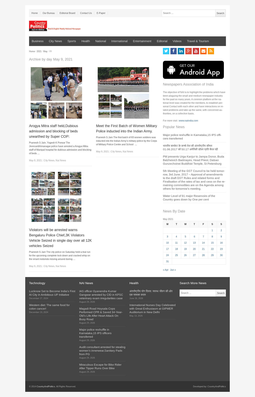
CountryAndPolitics (46, 386)
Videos (177, 41)
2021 (39, 51)
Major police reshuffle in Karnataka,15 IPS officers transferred (95, 333)
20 (194, 249)
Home (34, 13)
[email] (203, 51)
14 (203, 243)
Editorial (162, 41)
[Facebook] (173, 51)
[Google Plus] (188, 51)
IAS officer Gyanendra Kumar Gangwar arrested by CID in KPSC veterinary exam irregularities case (101, 295)
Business (38, 41)
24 (167, 255)
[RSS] (211, 51)
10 (167, 243)
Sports (71, 41)
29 (212, 255)
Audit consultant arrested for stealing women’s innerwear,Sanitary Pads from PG (102, 351)
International (119, 41)
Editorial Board (67, 13)
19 (185, 249)
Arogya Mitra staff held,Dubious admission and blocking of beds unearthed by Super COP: (53, 131)
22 (212, 249)
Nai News (61, 160)
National (100, 41)
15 (212, 243)
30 (221, 255)
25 (176, 255)
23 (221, 249)
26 (185, 255)
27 (194, 255)
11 (176, 243)
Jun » (173, 270)
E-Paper (101, 13)
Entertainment (142, 41)
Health (85, 41)
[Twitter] (166, 51)
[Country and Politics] (55, 26)
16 (221, 243)
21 (203, 249)
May (45, 51)
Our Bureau (49, 13)
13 (194, 243)
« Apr (165, 270)
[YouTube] (196, 51)
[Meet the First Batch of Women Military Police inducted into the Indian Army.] (127, 93)
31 (167, 261)
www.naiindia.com (188, 120)
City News (55, 41)
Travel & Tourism (198, 41)
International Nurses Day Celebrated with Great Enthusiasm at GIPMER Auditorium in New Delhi (152, 309)
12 (185, 243)
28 (203, 255)
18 (176, 249)
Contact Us (86, 13)
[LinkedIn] (181, 51)
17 (167, 249)
